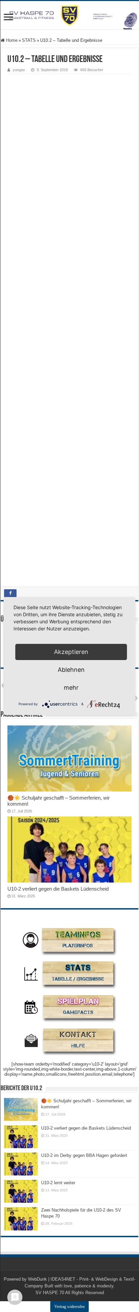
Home (11, 40)
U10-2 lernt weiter (58, 1182)
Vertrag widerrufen (69, 1306)
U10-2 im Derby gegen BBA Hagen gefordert (84, 1155)
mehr (71, 687)
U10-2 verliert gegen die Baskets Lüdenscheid (58, 889)
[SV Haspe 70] (69, 15)
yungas (19, 70)
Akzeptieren (71, 651)
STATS (29, 40)
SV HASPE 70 (49, 1292)
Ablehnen (71, 669)
